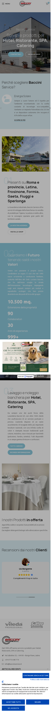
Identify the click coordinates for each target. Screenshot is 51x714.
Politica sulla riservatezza (39, 679)
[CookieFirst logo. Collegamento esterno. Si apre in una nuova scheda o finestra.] (3, 682)
